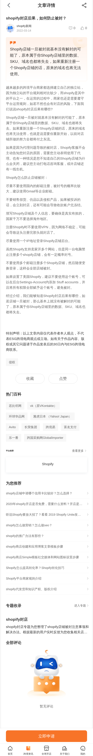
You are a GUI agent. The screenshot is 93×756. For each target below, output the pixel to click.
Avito (12, 427)
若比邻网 (15, 406)
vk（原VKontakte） (43, 406)
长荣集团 (30, 427)
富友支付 (70, 427)
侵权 (12, 362)
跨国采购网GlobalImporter (45, 438)
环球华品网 (17, 416)
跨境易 (50, 427)
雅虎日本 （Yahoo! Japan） (52, 416)
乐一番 (13, 438)
